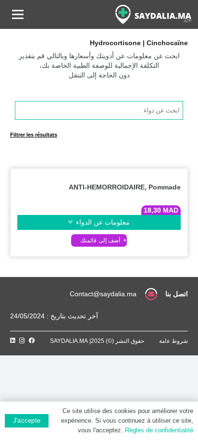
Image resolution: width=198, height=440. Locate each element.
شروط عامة (173, 341)
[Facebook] (32, 340)
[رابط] (153, 14)
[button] (99, 240)
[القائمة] (18, 14)
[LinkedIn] (12, 340)
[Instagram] (22, 341)
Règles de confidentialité (159, 430)
